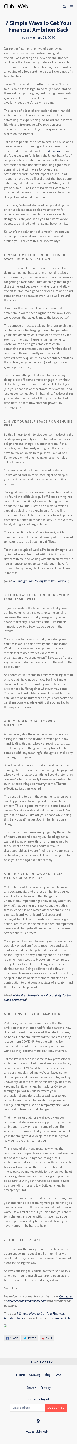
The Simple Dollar (59, 1318)
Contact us (66, 1296)
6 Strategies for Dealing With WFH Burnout (40, 581)
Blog (47, 1375)
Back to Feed (41, 1361)
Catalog (34, 1375)
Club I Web (42, 1431)
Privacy (45, 1388)
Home (20, 1375)
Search (31, 1388)
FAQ (58, 1375)
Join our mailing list (38, 1399)
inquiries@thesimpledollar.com (26, 1301)
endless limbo (54, 151)
